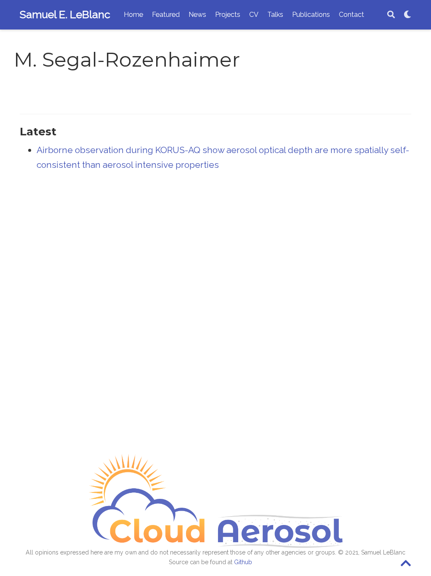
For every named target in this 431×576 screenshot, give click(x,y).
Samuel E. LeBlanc (65, 14)
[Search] (391, 15)
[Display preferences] (407, 15)
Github (243, 562)
